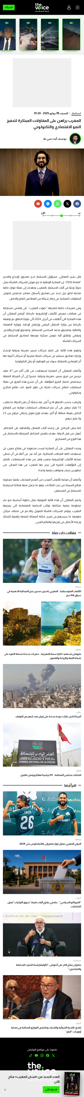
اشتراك (9, 7)
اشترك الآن (51, 1089)
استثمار (76, 113)
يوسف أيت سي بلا (54, 138)
